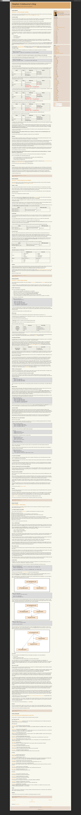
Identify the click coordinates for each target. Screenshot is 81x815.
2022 (55, 21)
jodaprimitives (56, 83)
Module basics (26, 183)
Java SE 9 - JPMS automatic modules (20, 12)
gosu (55, 69)
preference (28, 334)
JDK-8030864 (14, 736)
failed (21, 413)
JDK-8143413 (14, 749)
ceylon (55, 59)
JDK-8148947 (14, 754)
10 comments (24, 796)
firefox (55, 67)
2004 (55, 43)
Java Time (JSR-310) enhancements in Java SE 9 (23, 715)
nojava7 (56, 90)
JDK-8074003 (14, 776)
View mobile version (32, 801)
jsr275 (55, 84)
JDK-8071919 (14, 732)
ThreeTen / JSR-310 (57, 46)
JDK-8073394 (14, 773)
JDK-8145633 (14, 766)
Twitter (55, 50)
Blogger (42, 809)
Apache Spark (38, 344)
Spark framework (33, 344)
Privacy (56, 54)
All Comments (57, 105)
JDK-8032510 (14, 744)
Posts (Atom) (17, 804)
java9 (14, 176)
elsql (55, 64)
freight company (27, 366)
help (55, 70)
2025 (55, 19)
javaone (56, 77)
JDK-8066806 (14, 760)
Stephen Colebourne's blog (24, 4)
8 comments (24, 175)
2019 (55, 23)
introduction (43, 282)
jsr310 (16, 797)
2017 (55, 25)
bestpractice (15, 500)
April (56, 28)
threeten (56, 99)
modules (16, 176)
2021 (55, 22)
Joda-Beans (56, 49)
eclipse (55, 63)
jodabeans (56, 80)
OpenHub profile (57, 52)
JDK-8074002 (14, 778)
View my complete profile (60, 15)
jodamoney (56, 82)
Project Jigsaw (14, 183)
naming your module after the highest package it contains (36, 695)
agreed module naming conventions (20, 161)
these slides (22, 507)
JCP (49, 232)
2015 (55, 31)
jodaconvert (56, 81)
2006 (55, 41)
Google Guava (35, 47)
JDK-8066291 (14, 783)
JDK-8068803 (14, 781)
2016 (55, 30)
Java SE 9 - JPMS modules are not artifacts (21, 180)
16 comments (24, 710)
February (57, 29)
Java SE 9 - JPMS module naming (19, 280)
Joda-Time (56, 47)
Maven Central (37, 197)
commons (56, 61)
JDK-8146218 (14, 725)
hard (45, 314)
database (56, 62)
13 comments (24, 499)
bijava (55, 58)
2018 (55, 24)
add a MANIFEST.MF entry (48, 160)
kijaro (55, 88)
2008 (55, 39)
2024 (55, 20)
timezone (56, 100)
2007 (55, 40)
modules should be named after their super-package (44, 269)
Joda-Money (56, 48)
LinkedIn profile (57, 51)
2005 (55, 42)
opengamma (56, 91)
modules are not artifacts (20, 46)
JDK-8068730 (14, 729)
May (56, 26)
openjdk (56, 92)
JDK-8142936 (14, 738)
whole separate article (25, 572)
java (55, 71)
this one (28, 701)
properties (56, 95)
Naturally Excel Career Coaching (59, 53)
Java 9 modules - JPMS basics (18, 504)
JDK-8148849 (14, 742)
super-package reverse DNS (21, 47)
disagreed (36, 335)
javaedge (56, 75)
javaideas (56, 76)
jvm (55, 86)
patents (55, 94)
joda (55, 79)
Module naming (31, 183)
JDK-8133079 (14, 747)
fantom (56, 65)
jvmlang (56, 87)
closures (56, 60)
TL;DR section (16, 495)
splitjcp (56, 98)
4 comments (24, 275)
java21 (55, 72)
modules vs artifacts (23, 486)
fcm (55, 66)
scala (55, 96)
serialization (56, 97)
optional (56, 93)
